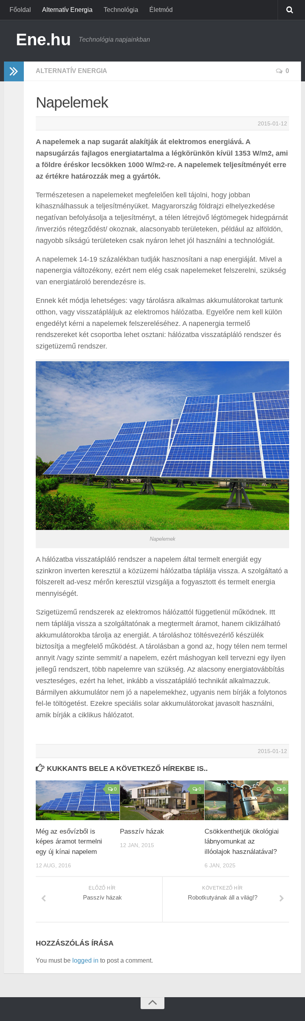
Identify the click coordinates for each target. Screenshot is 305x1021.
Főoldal (20, 9)
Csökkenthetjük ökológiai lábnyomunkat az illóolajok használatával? (242, 841)
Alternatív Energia (67, 9)
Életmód (161, 9)
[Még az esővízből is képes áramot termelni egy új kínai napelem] (78, 800)
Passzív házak (142, 831)
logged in (85, 960)
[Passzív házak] (162, 800)
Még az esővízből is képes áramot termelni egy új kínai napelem (69, 841)
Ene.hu (43, 39)
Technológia (121, 9)
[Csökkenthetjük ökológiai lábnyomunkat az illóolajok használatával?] (246, 800)
